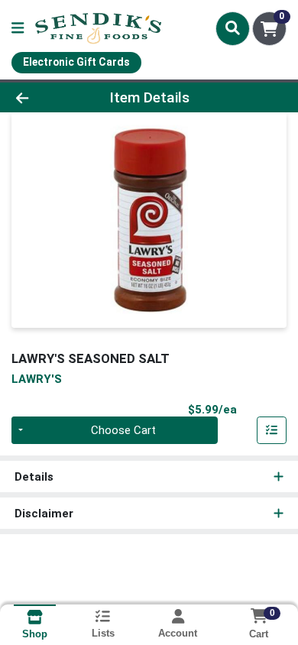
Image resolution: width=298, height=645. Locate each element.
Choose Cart (123, 430)
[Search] (232, 28)
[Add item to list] (272, 430)
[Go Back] (45, 97)
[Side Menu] (17, 28)
